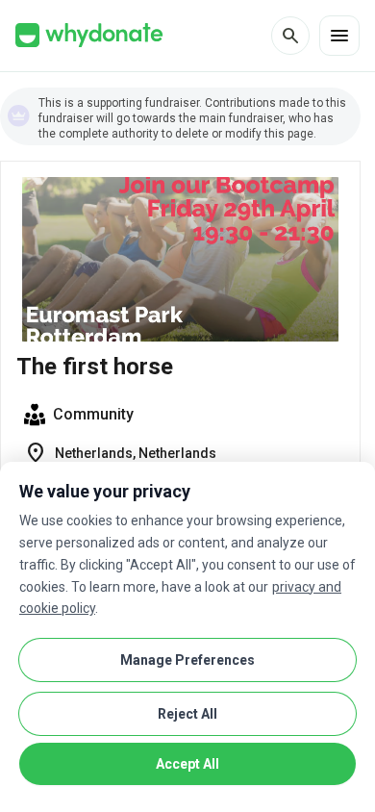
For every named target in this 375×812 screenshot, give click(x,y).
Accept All (187, 764)
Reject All (187, 714)
